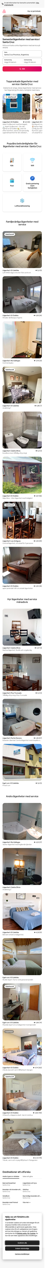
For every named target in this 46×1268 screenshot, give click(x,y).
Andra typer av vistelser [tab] (11, 1176)
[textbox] (12, 62)
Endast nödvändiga (22, 1248)
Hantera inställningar (22, 1254)
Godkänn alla (22, 1243)
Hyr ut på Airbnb (34, 11)
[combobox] (22, 54)
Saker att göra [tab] (28, 1176)
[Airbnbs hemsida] (4, 11)
